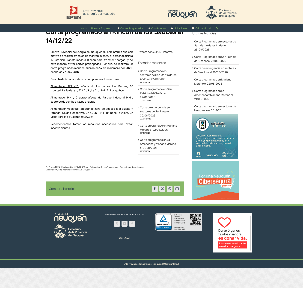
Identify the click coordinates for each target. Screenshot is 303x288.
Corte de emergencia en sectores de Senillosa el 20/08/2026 (155, 111)
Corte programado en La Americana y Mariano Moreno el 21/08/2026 (158, 144)
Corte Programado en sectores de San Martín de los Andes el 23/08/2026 (158, 75)
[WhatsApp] (169, 189)
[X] (162, 189)
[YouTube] (125, 224)
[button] (217, 28)
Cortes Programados (109, 167)
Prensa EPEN (54, 167)
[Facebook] (155, 189)
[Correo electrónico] (177, 189)
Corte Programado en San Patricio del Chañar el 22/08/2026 (156, 93)
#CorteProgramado (64, 169)
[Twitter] (117, 224)
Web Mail (124, 238)
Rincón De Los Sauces (82, 169)
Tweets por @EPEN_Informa (155, 52)
